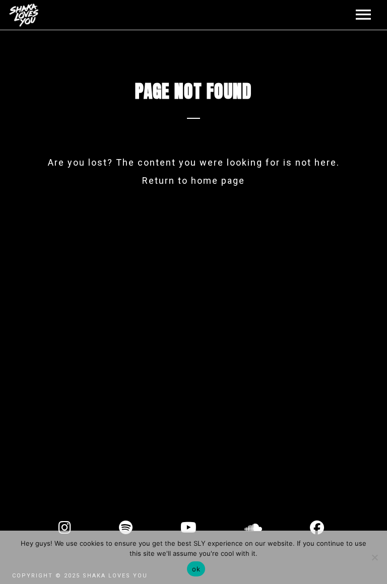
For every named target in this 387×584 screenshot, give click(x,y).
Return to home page (193, 180)
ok (196, 569)
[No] (374, 557)
